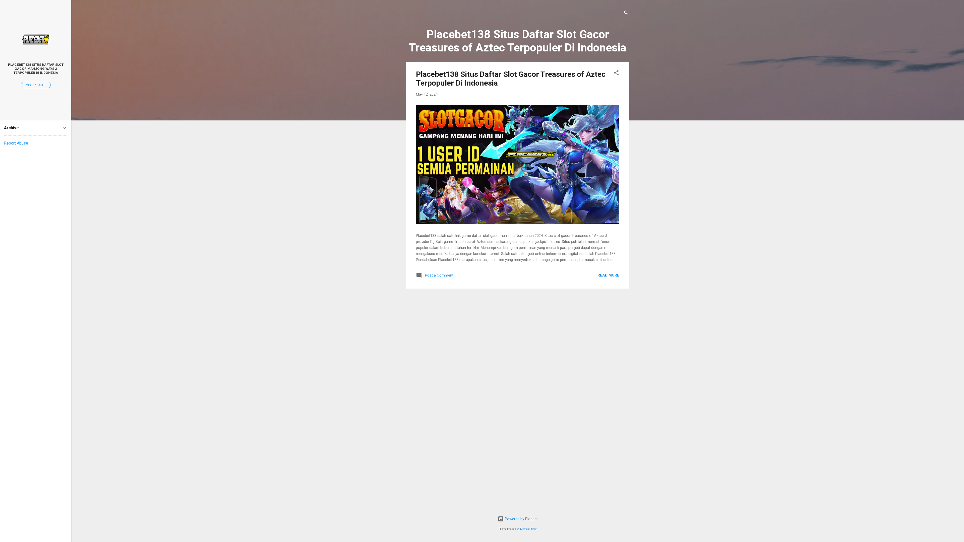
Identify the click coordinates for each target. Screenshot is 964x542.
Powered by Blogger (521, 519)
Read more (608, 275)
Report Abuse (16, 143)
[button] (616, 74)
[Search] (626, 13)
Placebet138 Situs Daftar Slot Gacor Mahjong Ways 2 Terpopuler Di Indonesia (36, 68)
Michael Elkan (528, 528)
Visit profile (35, 85)
